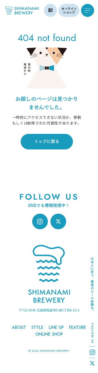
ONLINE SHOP (49, 334)
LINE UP (56, 327)
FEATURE (77, 327)
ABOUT (19, 327)
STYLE (37, 327)
